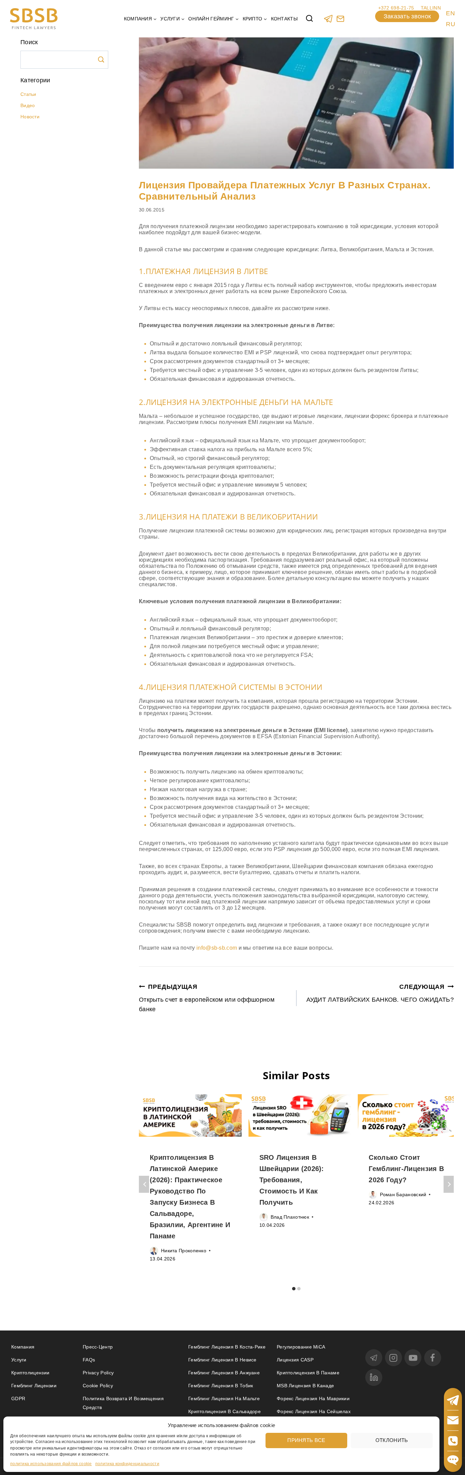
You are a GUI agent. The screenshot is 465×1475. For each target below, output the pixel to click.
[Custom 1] (340, 18)
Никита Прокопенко (183, 1250)
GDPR (18, 1398)
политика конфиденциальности (127, 1463)
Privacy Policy (98, 1372)
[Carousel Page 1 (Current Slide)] (293, 1288)
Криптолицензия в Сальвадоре (224, 1411)
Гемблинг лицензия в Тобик (220, 1385)
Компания (22, 1347)
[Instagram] (393, 1357)
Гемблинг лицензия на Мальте (224, 1398)
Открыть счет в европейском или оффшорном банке (206, 998)
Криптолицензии (30, 1372)
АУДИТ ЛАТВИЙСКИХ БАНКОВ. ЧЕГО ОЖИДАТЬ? (380, 993)
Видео (27, 105)
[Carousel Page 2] (299, 1288)
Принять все (306, 1440)
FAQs (89, 1359)
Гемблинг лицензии (34, 1385)
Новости (29, 116)
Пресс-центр (98, 1347)
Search (101, 60)
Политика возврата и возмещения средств (123, 1403)
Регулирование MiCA (301, 1347)
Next (449, 1184)
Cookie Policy (98, 1385)
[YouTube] (412, 1357)
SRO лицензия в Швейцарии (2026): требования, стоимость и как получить (291, 1180)
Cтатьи (28, 94)
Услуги (19, 1359)
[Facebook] (432, 1357)
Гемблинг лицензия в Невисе (222, 1359)
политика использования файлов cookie (51, 1463)
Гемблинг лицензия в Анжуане (224, 1372)
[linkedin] (373, 1377)
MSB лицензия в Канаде (305, 1385)
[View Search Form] (309, 18)
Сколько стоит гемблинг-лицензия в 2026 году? (406, 1169)
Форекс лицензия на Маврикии (313, 1398)
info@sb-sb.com (216, 948)
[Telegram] (328, 18)
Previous (144, 1184)
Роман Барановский (403, 1194)
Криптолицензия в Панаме (308, 1372)
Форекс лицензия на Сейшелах (314, 1411)
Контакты (284, 18)
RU (450, 24)
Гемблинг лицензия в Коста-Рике (227, 1347)
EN (450, 13)
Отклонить (391, 1440)
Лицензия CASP (295, 1359)
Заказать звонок (407, 16)
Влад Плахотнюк (290, 1217)
